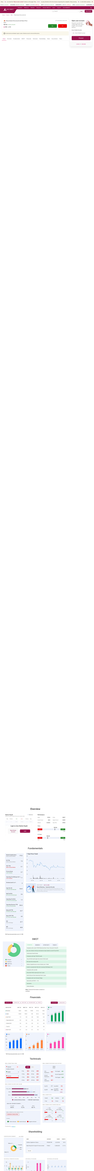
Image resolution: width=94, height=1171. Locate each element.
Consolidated (62, 1002)
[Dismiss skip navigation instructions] (92, 2)
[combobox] (65, 11)
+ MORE (61, 1092)
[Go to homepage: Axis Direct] (8, 9)
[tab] (4, 39)
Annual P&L (16, 1002)
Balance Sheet (32, 1002)
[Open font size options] (91, 7)
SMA (32, 1067)
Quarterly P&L (8, 1002)
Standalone (54, 1002)
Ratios (39, 1002)
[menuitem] (20, 8)
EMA (28, 1067)
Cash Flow (24, 1002)
